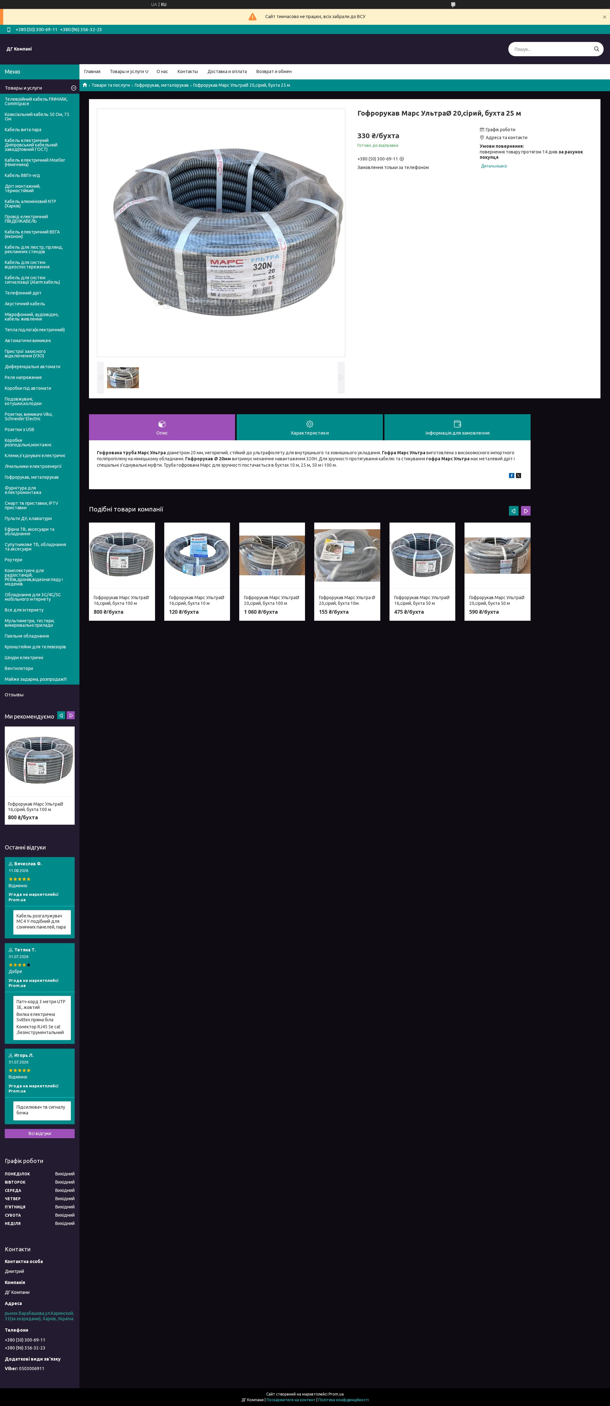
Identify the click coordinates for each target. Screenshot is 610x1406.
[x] (518, 476)
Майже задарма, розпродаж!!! (36, 679)
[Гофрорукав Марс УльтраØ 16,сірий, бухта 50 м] (422, 556)
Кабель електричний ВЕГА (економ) (32, 234)
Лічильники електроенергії (33, 466)
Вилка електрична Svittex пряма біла (36, 1017)
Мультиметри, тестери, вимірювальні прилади (30, 623)
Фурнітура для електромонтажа (23, 490)
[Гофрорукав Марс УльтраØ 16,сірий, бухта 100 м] (122, 556)
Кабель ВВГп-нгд (22, 175)
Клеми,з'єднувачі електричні (35, 455)
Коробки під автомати (28, 388)
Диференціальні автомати (32, 366)
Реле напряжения (23, 377)
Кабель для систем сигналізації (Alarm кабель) (32, 280)
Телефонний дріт (23, 292)
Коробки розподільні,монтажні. (28, 442)
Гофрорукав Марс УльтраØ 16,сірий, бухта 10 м (196, 600)
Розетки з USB (19, 429)
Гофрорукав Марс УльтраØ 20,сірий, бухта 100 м (271, 600)
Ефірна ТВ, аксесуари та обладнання (29, 531)
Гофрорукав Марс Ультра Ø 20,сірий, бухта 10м (347, 600)
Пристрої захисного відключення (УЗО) (25, 353)
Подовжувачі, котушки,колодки (23, 401)
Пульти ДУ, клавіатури (28, 518)
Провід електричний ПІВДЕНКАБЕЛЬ (26, 219)
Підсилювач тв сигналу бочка (41, 1110)
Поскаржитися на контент (291, 1400)
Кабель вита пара (23, 129)
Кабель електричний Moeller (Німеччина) (35, 162)
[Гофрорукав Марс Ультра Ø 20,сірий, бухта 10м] (347, 556)
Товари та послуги (111, 85)
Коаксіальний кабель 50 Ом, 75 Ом (37, 116)
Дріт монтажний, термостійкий (22, 188)
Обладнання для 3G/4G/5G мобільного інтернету (33, 597)
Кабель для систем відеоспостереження (27, 264)
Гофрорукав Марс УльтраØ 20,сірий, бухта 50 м (497, 600)
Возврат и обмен (274, 71)
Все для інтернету (24, 609)
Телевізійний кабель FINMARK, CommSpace (36, 101)
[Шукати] (596, 49)
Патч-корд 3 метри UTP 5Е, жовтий (41, 1004)
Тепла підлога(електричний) (35, 329)
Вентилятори (19, 668)
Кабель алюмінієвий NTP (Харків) (30, 203)
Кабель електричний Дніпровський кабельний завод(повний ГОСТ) (31, 145)
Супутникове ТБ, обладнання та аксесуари (35, 546)
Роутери (13, 559)
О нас (162, 71)
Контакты (188, 71)
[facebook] (511, 476)
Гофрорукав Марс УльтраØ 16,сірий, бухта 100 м (121, 600)
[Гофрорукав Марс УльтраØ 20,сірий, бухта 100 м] (272, 556)
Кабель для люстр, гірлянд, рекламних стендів (34, 249)
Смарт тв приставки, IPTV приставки (31, 505)
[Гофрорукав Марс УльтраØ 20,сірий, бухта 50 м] (497, 556)
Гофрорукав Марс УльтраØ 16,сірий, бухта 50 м (422, 600)
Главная (92, 71)
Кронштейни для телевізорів (35, 646)
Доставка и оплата (227, 71)
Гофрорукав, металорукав (162, 85)
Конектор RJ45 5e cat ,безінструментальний (40, 1029)
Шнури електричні (24, 657)
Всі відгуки (40, 1133)
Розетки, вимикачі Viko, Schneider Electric (29, 416)
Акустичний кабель (25, 303)
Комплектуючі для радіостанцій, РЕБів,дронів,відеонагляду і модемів (34, 577)
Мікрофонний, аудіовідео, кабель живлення (32, 316)
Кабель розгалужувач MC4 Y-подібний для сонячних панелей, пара (41, 921)
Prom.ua (336, 1394)
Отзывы (14, 694)
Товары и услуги (127, 71)
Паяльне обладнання (27, 636)
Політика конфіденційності (343, 1400)
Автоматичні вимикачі (28, 340)
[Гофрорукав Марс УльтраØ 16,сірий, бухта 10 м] (197, 556)
